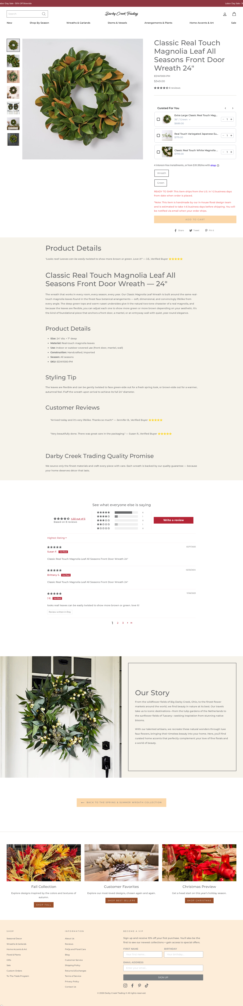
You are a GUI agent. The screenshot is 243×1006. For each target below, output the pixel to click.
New (9, 22)
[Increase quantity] (231, 119)
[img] (54, 547)
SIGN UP (163, 977)
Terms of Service (73, 976)
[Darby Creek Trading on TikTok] (147, 985)
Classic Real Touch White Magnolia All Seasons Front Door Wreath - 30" (196, 150)
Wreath (161, 173)
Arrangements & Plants (158, 22)
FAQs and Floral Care (75, 949)
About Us (69, 938)
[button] (161, 87)
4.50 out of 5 (78, 518)
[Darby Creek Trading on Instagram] (125, 985)
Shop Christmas (199, 900)
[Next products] (232, 108)
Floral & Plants (14, 954)
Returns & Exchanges (75, 970)
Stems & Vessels (117, 22)
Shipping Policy (72, 965)
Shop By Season (39, 22)
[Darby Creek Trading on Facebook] (132, 985)
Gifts (9, 960)
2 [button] (117, 622)
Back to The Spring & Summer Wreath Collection (124, 802)
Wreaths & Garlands (78, 22)
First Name (130, 948)
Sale (233, 22)
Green (160, 182)
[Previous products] (225, 108)
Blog (67, 954)
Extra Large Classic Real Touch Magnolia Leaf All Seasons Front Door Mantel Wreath (196, 115)
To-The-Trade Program (18, 976)
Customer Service (74, 960)
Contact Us (70, 987)
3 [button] (123, 622)
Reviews (69, 944)
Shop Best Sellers (121, 900)
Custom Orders (14, 970)
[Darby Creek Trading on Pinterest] (140, 985)
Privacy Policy (72, 981)
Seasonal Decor (14, 938)
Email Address (133, 962)
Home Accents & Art (202, 22)
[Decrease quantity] (223, 119)
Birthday (170, 948)
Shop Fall (43, 905)
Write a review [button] (173, 520)
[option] (82, 99)
